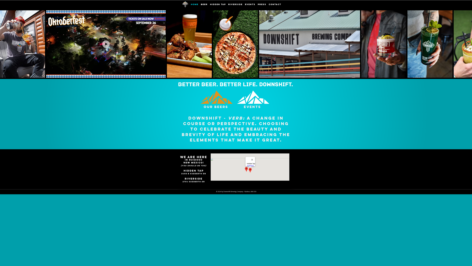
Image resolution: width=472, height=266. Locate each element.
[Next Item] (467, 44)
